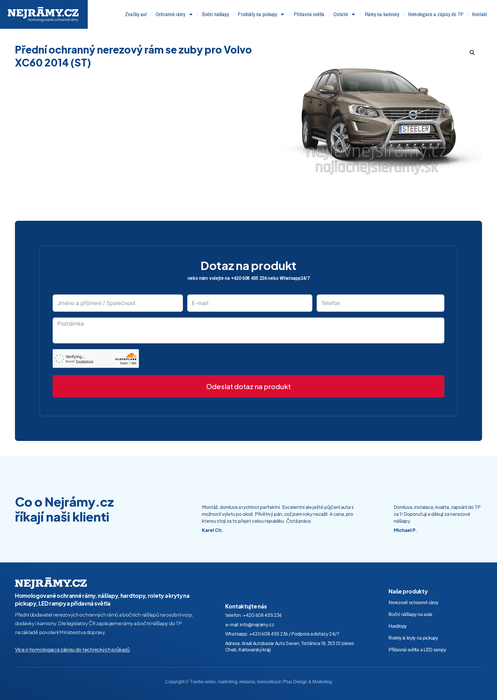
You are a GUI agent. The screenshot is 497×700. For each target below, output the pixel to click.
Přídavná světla (309, 14)
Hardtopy (398, 626)
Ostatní (340, 14)
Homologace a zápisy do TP (435, 14)
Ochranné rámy (170, 14)
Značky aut (136, 14)
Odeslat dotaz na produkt (248, 386)
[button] (472, 52)
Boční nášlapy (215, 14)
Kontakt (479, 14)
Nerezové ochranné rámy (413, 602)
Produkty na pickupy (257, 14)
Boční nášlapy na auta (410, 614)
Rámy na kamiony (382, 14)
